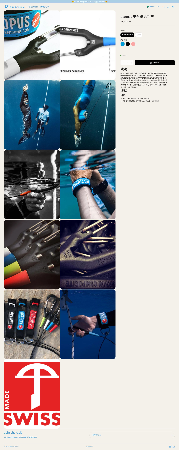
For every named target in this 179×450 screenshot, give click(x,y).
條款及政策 (89, 447)
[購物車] (172, 7)
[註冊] (172, 435)
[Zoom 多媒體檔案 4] (88, 115)
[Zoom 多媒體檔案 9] (32, 324)
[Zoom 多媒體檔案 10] (88, 324)
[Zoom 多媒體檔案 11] (32, 394)
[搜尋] (163, 7)
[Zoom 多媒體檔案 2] (88, 45)
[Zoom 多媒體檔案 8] (88, 254)
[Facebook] (170, 446)
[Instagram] (173, 446)
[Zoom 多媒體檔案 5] (32, 184)
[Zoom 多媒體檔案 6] (88, 184)
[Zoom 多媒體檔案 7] (32, 254)
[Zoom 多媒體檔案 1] (32, 45)
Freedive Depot (14, 447)
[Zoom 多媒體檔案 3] (32, 115)
